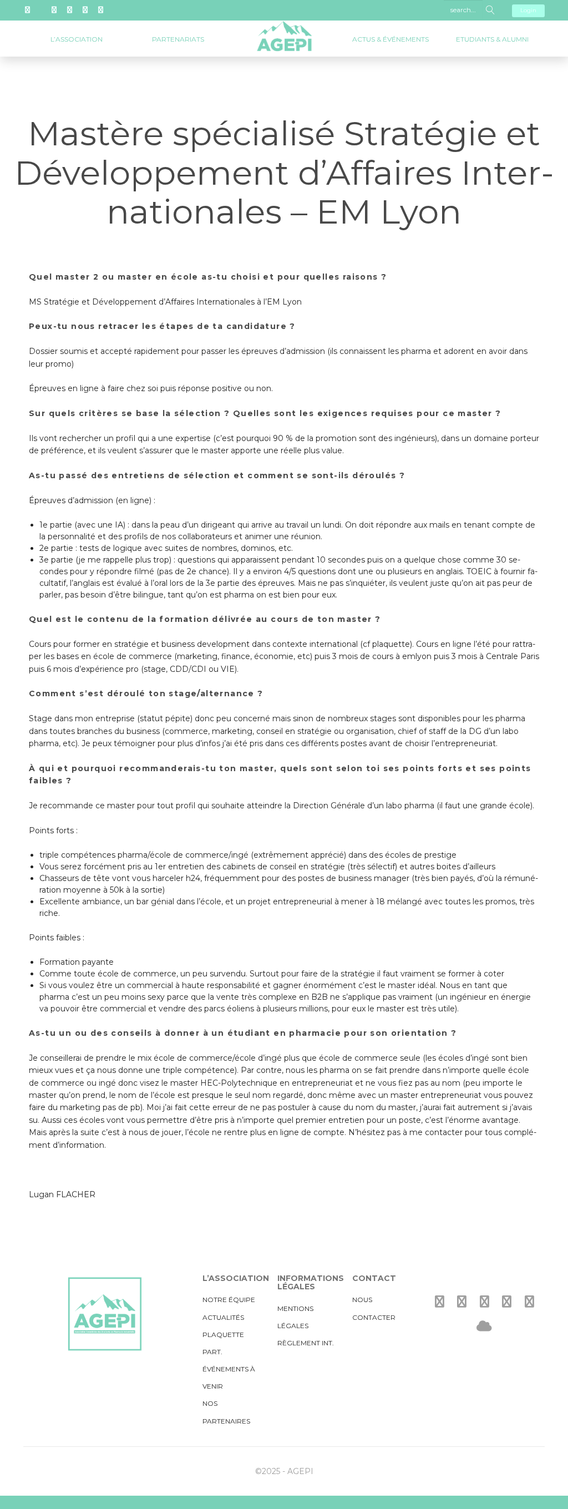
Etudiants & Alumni (492, 39)
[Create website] (484, 1326)
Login (528, 10)
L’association (76, 39)
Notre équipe (228, 1299)
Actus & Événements (390, 39)
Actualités (223, 1317)
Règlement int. (305, 1343)
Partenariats (178, 39)
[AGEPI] (284, 28)
